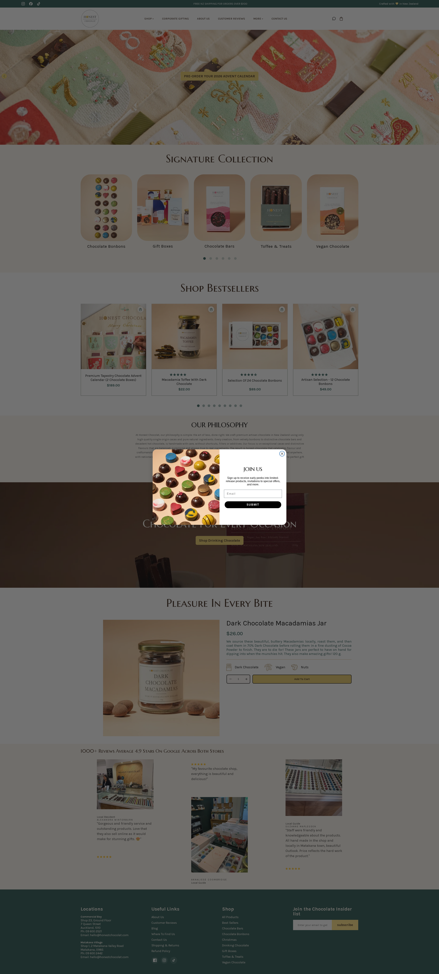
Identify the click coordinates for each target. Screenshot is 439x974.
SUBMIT (253, 504)
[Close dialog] (282, 453)
